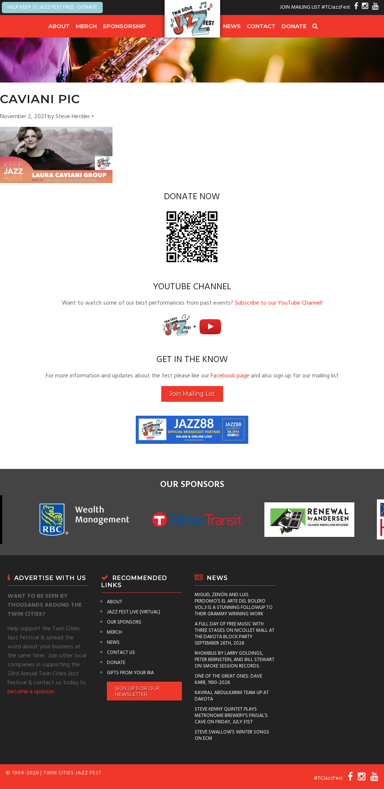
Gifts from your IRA (130, 673)
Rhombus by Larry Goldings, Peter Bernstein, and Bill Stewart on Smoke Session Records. (234, 659)
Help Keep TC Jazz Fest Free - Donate (52, 7)
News (232, 26)
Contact (261, 26)
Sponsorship (124, 26)
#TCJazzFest (335, 7)
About (59, 26)
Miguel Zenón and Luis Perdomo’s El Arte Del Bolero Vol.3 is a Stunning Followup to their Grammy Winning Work (234, 604)
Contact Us (121, 653)
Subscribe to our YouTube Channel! (278, 303)
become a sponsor (31, 692)
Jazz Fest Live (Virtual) (133, 612)
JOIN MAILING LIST (300, 7)
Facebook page (230, 376)
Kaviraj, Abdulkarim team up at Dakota (232, 696)
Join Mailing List (192, 393)
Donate (294, 26)
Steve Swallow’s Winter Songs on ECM (232, 735)
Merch (86, 26)
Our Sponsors (124, 622)
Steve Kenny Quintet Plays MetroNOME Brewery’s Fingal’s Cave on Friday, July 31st (231, 715)
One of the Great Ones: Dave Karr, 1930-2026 (228, 679)
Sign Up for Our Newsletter (137, 691)
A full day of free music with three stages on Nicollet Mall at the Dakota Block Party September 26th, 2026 (234, 633)
